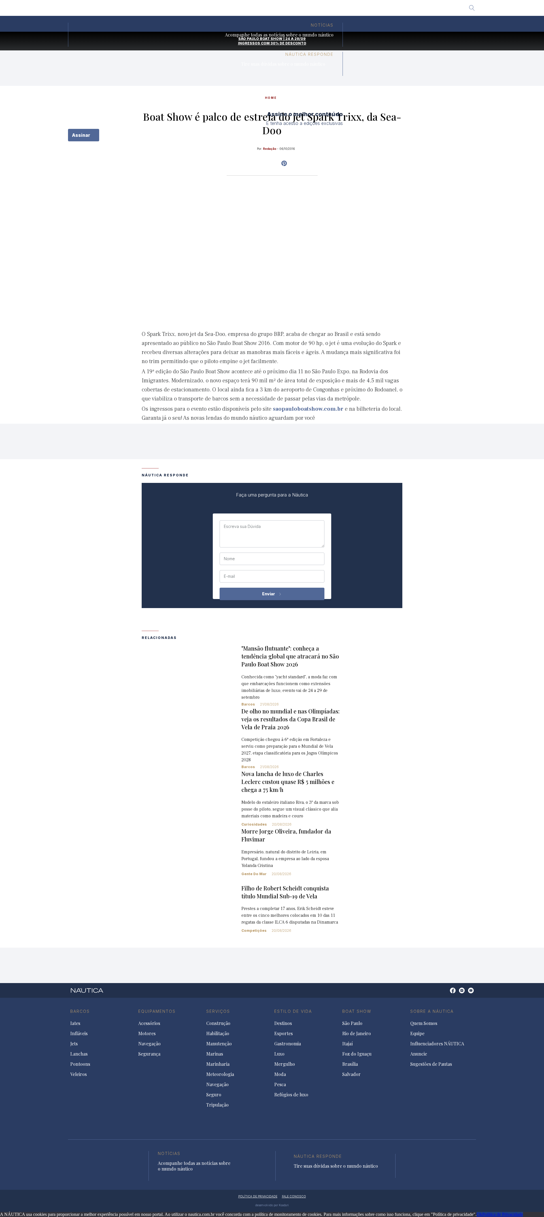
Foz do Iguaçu (278, 10)
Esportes (283, 1033)
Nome (229, 559)
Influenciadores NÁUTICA (437, 1044)
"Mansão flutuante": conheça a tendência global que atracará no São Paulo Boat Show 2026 (290, 656)
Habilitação (217, 1033)
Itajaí (250, 10)
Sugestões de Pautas (431, 1064)
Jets (74, 1044)
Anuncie (418, 1054)
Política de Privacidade (502, 1214)
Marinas (214, 1054)
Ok (479, 1214)
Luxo (279, 1054)
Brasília (308, 10)
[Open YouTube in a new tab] (284, 163)
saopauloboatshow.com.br (308, 409)
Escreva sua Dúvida (242, 526)
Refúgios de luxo (291, 1094)
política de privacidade (257, 1196)
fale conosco (294, 1196)
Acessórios (149, 1023)
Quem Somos (423, 1023)
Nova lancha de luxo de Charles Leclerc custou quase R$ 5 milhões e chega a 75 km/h (287, 781)
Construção (218, 1023)
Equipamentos (157, 1011)
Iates (75, 1023)
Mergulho (284, 1064)
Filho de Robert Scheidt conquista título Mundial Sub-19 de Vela (285, 892)
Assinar (81, 135)
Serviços (218, 1011)
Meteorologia (220, 1074)
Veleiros (78, 1074)
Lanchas (79, 1054)
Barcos (248, 704)
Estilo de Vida (293, 1011)
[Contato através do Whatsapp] (446, 993)
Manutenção (219, 1044)
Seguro (213, 1094)
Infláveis (79, 1033)
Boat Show (356, 1011)
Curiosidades (254, 824)
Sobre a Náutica (432, 1011)
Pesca (280, 1084)
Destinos (283, 1023)
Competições (254, 930)
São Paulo (191, 10)
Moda (280, 1074)
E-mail (229, 576)
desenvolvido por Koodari (272, 1205)
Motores (147, 1033)
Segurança (149, 1054)
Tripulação (217, 1105)
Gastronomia (287, 1044)
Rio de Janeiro (223, 10)
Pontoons (80, 1064)
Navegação (149, 1044)
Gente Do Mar (254, 874)
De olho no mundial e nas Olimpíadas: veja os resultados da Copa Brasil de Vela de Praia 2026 (290, 719)
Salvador (333, 10)
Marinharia (218, 1064)
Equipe (417, 1033)
